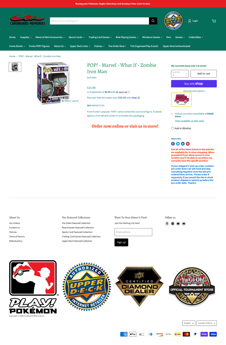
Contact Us (14, 227)
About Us (59, 46)
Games (179, 37)
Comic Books (16, 46)
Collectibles (195, 37)
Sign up (121, 242)
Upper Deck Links (79, 46)
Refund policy (15, 241)
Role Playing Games (126, 37)
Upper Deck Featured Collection (77, 241)
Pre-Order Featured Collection (76, 223)
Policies (98, 46)
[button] (125, 92)
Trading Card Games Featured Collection (81, 236)
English (187, 323)
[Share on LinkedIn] (183, 144)
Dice (168, 37)
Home (12, 37)
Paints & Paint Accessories (49, 37)
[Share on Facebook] (173, 144)
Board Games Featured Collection (78, 227)
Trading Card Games (99, 37)
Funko (93, 77)
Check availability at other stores (189, 121)
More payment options (194, 91)
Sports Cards (76, 37)
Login (195, 20)
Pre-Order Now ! (117, 46)
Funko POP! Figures (39, 46)
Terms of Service (17, 236)
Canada (205, 323)
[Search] (153, 20)
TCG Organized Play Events (144, 46)
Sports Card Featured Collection (77, 232)
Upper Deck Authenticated (176, 46)
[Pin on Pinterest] (188, 144)
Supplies (25, 37)
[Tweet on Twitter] (178, 144)
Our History (14, 223)
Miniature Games (151, 37)
